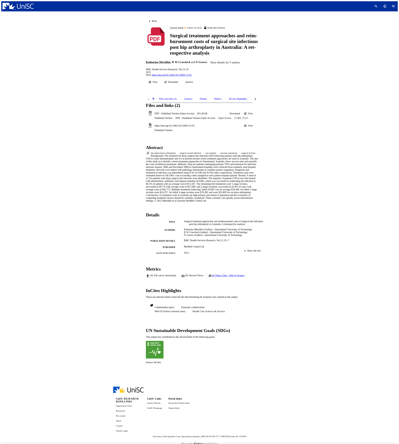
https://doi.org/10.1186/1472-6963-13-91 (172, 75)
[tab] (167, 99)
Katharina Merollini (158, 62)
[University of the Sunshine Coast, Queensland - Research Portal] (18, 6)
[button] (235, 113)
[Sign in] (385, 6)
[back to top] (153, 99)
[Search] (376, 6)
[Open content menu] (393, 6)
